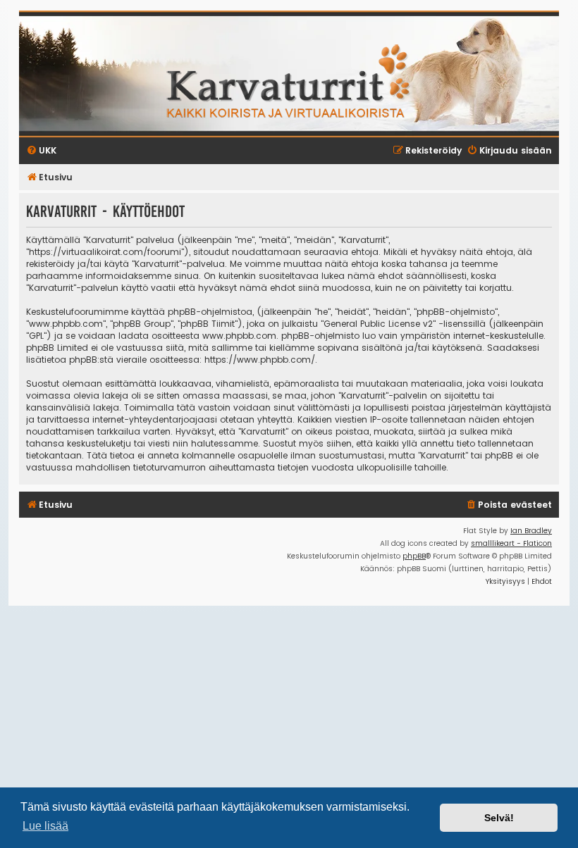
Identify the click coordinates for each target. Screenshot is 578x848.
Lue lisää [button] (45, 826)
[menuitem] (508, 505)
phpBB (414, 556)
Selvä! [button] (499, 817)
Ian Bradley (531, 530)
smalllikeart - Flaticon (511, 543)
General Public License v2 (378, 324)
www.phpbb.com (239, 336)
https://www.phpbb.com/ (259, 360)
